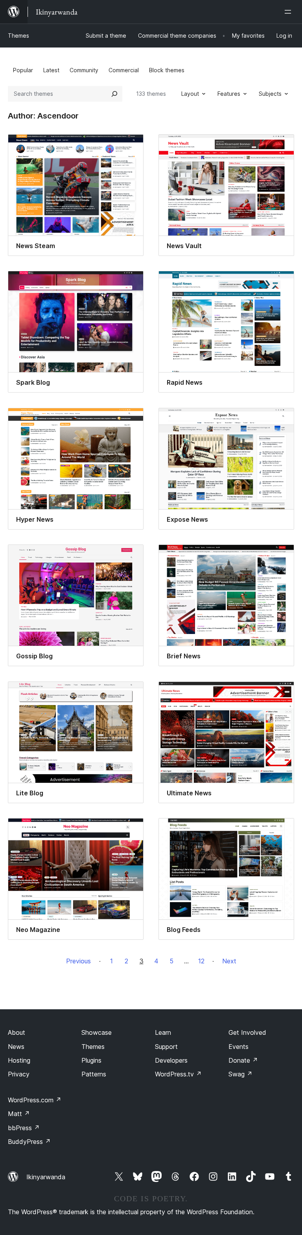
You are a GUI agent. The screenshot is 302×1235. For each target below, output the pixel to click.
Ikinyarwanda (45, 1177)
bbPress (24, 1128)
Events (238, 1046)
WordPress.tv (178, 1074)
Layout (190, 93)
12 (201, 961)
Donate (243, 1060)
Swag (240, 1074)
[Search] (114, 94)
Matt (19, 1114)
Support (166, 1046)
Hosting (19, 1060)
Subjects (270, 93)
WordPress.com (34, 1100)
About (16, 1032)
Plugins (91, 1060)
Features (228, 93)
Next (229, 961)
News (16, 1046)
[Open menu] (289, 12)
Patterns (93, 1074)
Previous (78, 961)
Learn (163, 1032)
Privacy (18, 1074)
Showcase (96, 1032)
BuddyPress (29, 1141)
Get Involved (247, 1032)
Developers (171, 1060)
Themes (18, 35)
